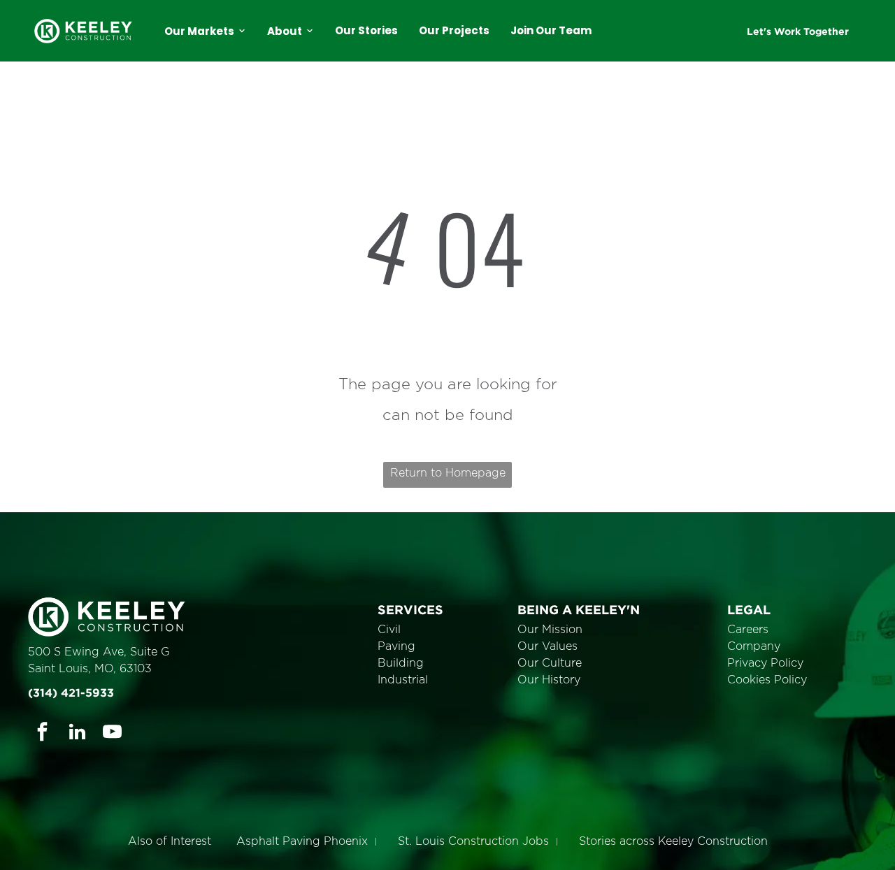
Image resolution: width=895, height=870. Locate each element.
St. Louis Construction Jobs (473, 841)
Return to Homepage (448, 473)
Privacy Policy (765, 663)
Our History (548, 680)
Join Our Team (551, 30)
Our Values (547, 646)
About (284, 31)
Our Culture (549, 663)
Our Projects (454, 30)
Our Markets (199, 31)
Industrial (403, 680)
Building (401, 663)
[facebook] (42, 734)
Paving (396, 646)
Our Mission (549, 629)
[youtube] (112, 734)
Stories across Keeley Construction (673, 841)
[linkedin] (77, 734)
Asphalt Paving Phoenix (302, 841)
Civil (389, 629)
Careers (747, 629)
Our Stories (366, 30)
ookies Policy (771, 680)
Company (753, 646)
